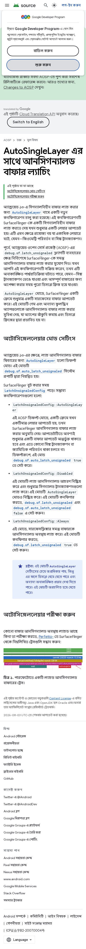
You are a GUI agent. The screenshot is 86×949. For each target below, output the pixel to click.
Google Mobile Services (20, 886)
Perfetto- (46, 637)
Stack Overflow (14, 893)
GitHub (8, 779)
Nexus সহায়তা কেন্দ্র (16, 872)
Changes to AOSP (19, 87)
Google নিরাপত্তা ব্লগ (16, 818)
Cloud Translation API (37, 114)
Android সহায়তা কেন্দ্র (18, 858)
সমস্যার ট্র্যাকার (13, 900)
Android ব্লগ (11, 811)
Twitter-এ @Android (18, 797)
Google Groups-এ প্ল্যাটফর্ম (22, 825)
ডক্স (19, 140)
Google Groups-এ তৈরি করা (22, 832)
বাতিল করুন (43, 51)
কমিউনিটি (36, 916)
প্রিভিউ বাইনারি (13, 757)
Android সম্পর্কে (15, 916)
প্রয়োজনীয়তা (11, 743)
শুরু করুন (43, 65)
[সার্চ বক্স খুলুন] (46, 5)
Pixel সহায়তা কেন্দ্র (15, 865)
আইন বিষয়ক (57, 916)
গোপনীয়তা (13, 923)
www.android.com (17, 879)
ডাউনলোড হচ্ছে (13, 750)
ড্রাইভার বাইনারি (13, 771)
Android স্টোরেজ (15, 736)
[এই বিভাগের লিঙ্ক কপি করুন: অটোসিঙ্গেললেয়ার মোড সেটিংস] (8, 346)
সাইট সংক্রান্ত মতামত (38, 923)
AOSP (7, 140)
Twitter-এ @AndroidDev (20, 804)
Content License (60, 698)
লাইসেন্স (76, 916)
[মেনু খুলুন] (7, 5)
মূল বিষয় (32, 140)
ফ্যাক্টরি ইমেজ (12, 764)
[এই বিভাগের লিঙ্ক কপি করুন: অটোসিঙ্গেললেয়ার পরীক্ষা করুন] (8, 622)
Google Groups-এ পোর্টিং (20, 839)
